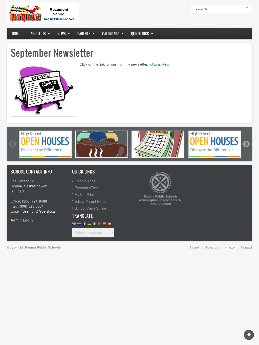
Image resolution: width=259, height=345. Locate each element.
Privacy (229, 247)
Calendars (110, 33)
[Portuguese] (99, 225)
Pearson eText (86, 187)
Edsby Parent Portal (90, 201)
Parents (84, 33)
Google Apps (85, 180)
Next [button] (246, 143)
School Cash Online (90, 208)
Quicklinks (140, 33)
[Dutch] (79, 225)
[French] (84, 225)
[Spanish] (109, 225)
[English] (74, 225)
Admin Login (22, 220)
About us (38, 33)
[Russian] (104, 225)
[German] (89, 225)
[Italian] (94, 225)
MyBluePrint (84, 194)
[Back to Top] (249, 335)
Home (16, 33)
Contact (246, 247)
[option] (45, 144)
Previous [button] (12, 143)
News (61, 33)
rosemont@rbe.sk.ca (38, 211)
